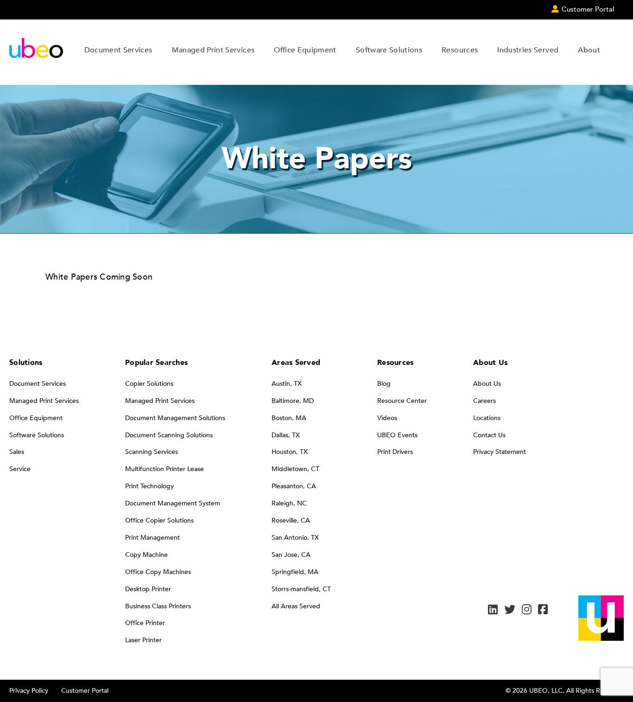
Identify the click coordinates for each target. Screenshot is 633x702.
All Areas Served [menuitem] (296, 606)
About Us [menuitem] (487, 383)
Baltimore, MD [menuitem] (293, 400)
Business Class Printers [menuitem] (158, 606)
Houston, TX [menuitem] (290, 451)
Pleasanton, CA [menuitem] (294, 486)
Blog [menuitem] (384, 383)
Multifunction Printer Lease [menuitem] (164, 469)
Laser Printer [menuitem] (143, 640)
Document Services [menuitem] (37, 383)
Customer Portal (84, 690)
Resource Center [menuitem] (402, 400)
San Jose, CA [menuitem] (291, 554)
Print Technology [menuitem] (149, 486)
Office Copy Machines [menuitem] (158, 572)
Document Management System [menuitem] (172, 503)
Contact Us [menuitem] (489, 435)
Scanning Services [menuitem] (151, 451)
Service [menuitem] (20, 469)
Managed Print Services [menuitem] (44, 400)
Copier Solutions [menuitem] (149, 383)
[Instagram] (527, 610)
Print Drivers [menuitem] (395, 451)
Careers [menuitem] (484, 400)
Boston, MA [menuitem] (289, 418)
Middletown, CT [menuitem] (295, 469)
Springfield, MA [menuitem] (295, 572)
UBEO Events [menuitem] (397, 435)
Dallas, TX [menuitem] (286, 435)
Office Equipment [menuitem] (36, 418)
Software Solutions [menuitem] (36, 435)
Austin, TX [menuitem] (287, 383)
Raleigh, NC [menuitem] (289, 503)
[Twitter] (509, 610)
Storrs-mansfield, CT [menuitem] (301, 589)
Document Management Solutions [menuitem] (175, 418)
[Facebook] (543, 610)
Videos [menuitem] (387, 418)
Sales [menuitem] (16, 451)
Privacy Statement (499, 451)
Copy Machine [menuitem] (146, 554)
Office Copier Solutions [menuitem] (159, 520)
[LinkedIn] (493, 610)
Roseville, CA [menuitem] (291, 520)
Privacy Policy (28, 690)
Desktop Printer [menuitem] (148, 589)
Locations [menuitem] (486, 418)
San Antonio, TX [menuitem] (295, 537)
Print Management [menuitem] (152, 537)
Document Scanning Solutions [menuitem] (169, 435)
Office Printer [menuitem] (145, 623)
